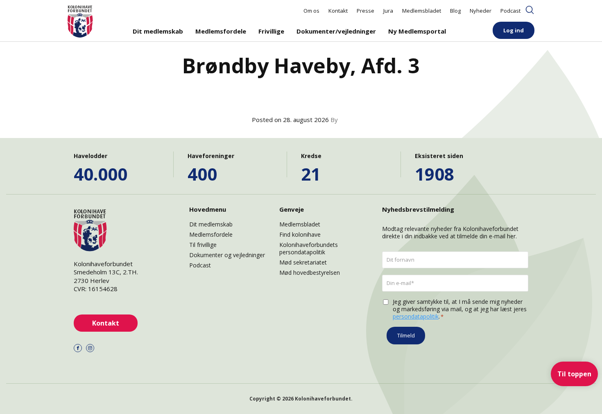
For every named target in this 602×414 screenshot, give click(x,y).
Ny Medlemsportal (417, 31)
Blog (455, 10)
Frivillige (271, 31)
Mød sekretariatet (303, 262)
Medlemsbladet (421, 10)
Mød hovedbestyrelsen (309, 272)
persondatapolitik (416, 316)
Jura (388, 10)
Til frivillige (203, 245)
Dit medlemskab (158, 31)
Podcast (510, 10)
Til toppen (574, 373)
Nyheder (480, 10)
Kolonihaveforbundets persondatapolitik (308, 248)
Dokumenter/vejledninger (336, 31)
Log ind (513, 30)
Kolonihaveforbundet (323, 398)
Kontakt (338, 10)
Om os (311, 10)
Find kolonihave (300, 234)
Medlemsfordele (220, 31)
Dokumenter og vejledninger (227, 255)
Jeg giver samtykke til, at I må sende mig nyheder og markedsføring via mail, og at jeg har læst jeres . (460, 309)
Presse (365, 10)
